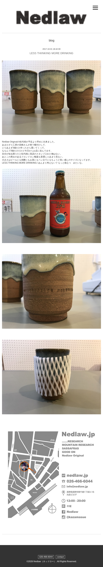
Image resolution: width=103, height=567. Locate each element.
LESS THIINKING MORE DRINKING (51, 53)
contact (60, 557)
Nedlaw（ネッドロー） (45, 561)
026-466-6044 (46, 557)
